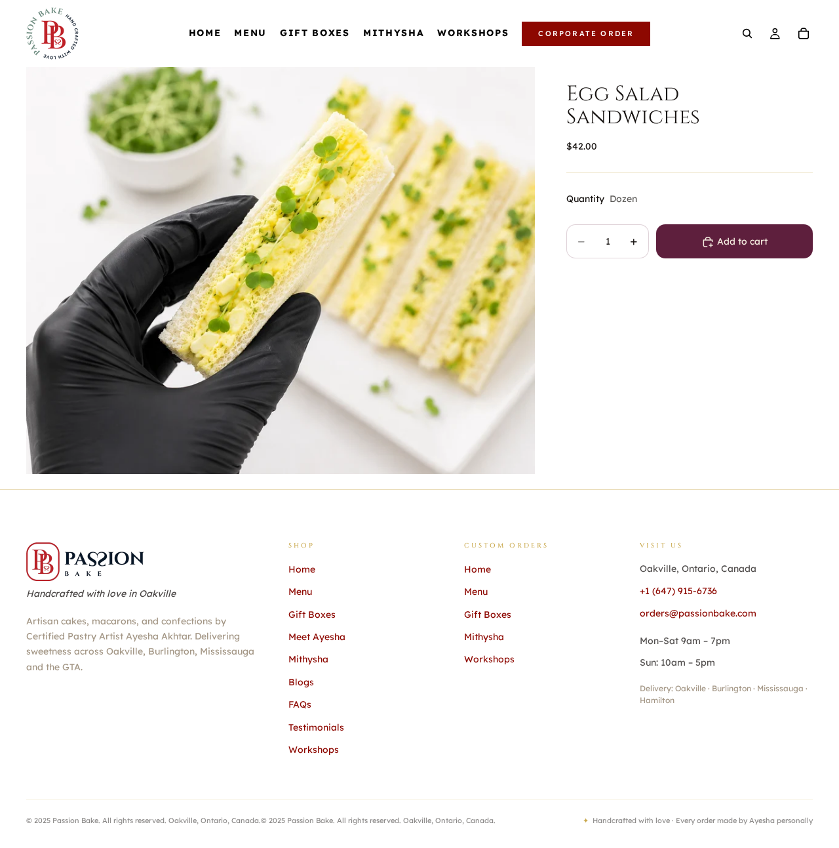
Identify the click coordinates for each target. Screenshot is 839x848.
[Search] (747, 33)
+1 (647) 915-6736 (678, 591)
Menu (300, 591)
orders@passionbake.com (698, 613)
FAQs (299, 704)
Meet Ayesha (316, 637)
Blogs (301, 682)
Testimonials (316, 727)
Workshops (313, 750)
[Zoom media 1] (280, 270)
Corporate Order (586, 33)
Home (301, 569)
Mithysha (308, 659)
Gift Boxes (312, 614)
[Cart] (803, 33)
